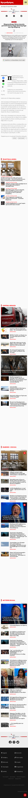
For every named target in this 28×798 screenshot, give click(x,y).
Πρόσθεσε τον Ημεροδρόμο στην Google (15, 60)
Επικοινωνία (11, 778)
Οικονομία (5, 767)
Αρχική (5, 753)
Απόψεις (5, 757)
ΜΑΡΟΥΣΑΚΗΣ (21, 138)
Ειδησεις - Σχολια (9, 447)
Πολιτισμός (19, 757)
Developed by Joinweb (22, 791)
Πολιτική (5, 762)
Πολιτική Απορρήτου (21, 776)
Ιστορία (18, 762)
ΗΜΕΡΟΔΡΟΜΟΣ (10, 32)
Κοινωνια (14, 21)
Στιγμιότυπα (19, 767)
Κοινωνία (18, 753)
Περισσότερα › (24, 450)
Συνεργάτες (19, 771)
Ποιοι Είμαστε (6, 776)
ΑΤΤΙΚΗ (14, 138)
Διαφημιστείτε (18, 778)
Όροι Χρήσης (12, 776)
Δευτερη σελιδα (9, 600)
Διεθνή (5, 771)
